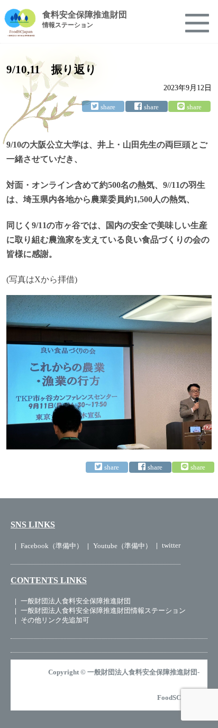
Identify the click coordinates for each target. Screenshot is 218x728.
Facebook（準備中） (52, 546)
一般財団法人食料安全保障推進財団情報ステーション (103, 610)
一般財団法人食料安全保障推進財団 (76, 601)
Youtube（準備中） (122, 546)
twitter (171, 545)
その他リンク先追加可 (55, 620)
